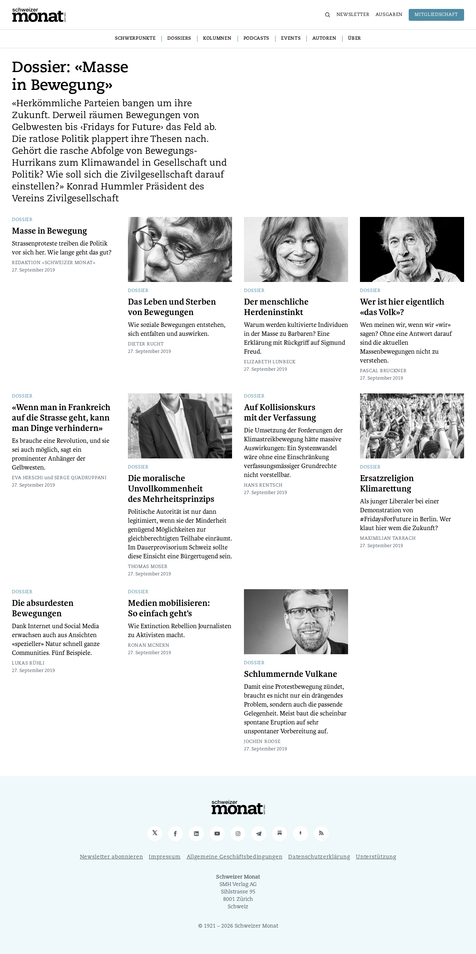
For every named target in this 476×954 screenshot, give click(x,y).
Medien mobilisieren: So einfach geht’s (169, 608)
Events (290, 38)
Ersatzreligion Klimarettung (387, 483)
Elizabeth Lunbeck (270, 362)
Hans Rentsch (263, 485)
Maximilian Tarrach (388, 538)
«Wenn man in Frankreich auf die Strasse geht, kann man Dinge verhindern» (61, 418)
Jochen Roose (262, 742)
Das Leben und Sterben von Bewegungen (172, 307)
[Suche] (328, 15)
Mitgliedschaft (436, 15)
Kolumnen (217, 38)
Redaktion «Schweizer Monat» (54, 263)
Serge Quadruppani (80, 478)
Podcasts (257, 38)
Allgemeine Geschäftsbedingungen (235, 857)
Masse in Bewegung (49, 231)
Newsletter (353, 15)
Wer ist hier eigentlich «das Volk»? (402, 307)
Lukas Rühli (28, 663)
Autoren (324, 38)
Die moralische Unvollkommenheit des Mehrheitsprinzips (171, 488)
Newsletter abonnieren (111, 857)
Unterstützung (376, 857)
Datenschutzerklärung (319, 857)
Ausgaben (389, 15)
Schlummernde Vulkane (290, 674)
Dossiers (179, 38)
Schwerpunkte (135, 38)
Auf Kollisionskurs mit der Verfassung (280, 412)
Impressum (164, 857)
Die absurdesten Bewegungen (43, 608)
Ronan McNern (148, 645)
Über (354, 38)
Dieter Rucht (146, 344)
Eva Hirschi (27, 478)
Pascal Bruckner (383, 371)
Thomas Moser (147, 567)
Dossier (22, 220)
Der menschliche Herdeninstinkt (276, 307)
